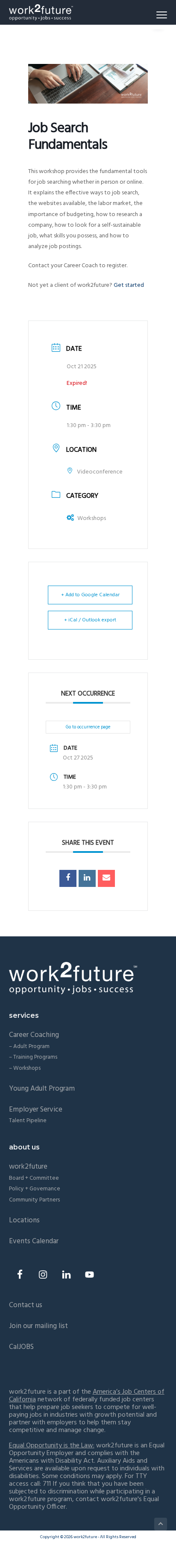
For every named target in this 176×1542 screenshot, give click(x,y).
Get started (129, 285)
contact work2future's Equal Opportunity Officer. (84, 1503)
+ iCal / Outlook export (90, 620)
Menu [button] (152, 15)
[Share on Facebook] (67, 878)
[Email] (106, 878)
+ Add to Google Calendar (90, 595)
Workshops (91, 518)
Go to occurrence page (88, 727)
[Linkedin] (87, 878)
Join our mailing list (38, 1326)
